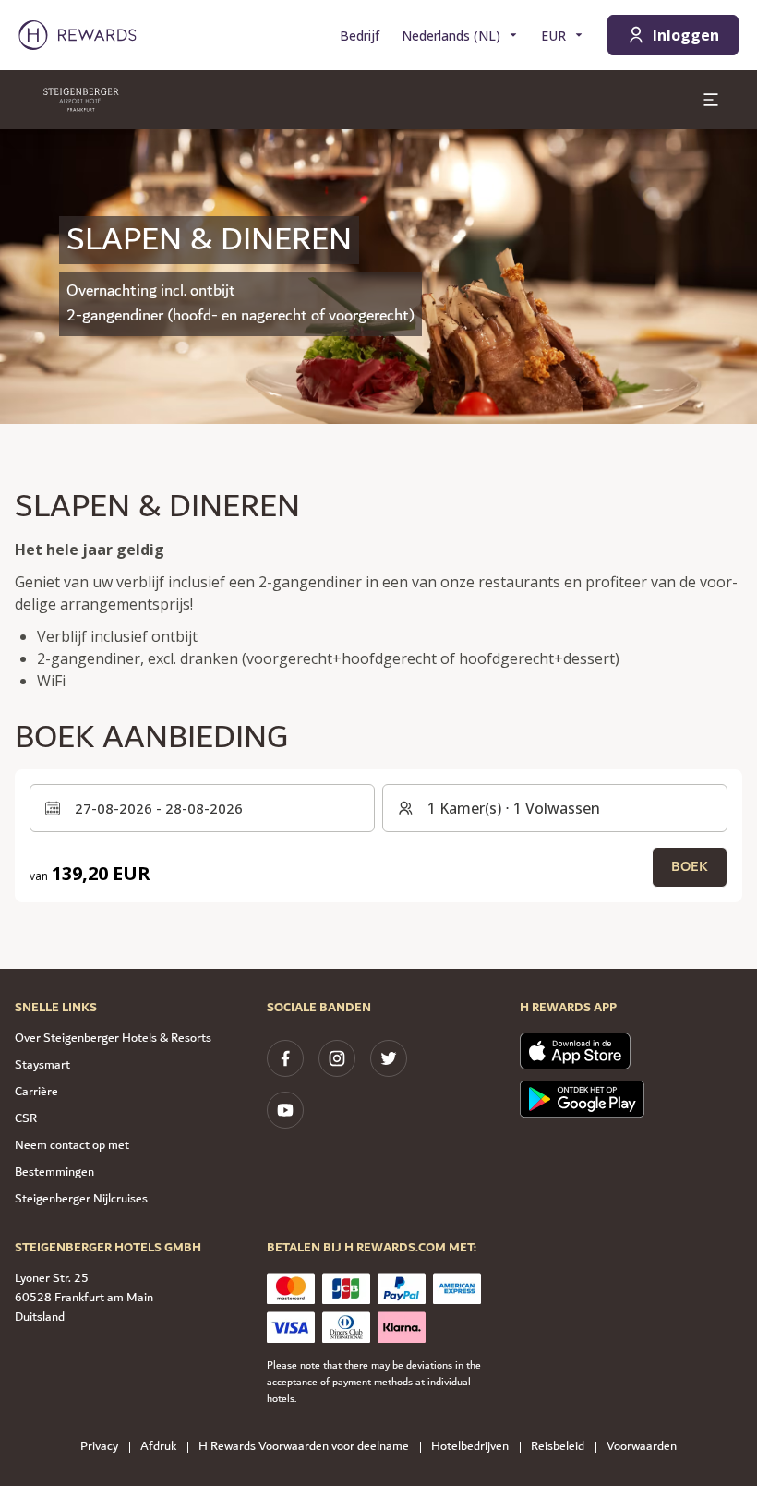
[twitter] (388, 1058)
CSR (26, 1118)
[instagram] (336, 1058)
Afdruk (158, 1446)
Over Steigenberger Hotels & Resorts (113, 1038)
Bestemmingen (54, 1172)
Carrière (36, 1092)
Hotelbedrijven (470, 1446)
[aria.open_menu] (710, 99)
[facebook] (285, 1058)
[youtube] (285, 1110)
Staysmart (42, 1065)
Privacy (99, 1446)
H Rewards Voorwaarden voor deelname (303, 1446)
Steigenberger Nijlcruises (81, 1199)
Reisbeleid (557, 1446)
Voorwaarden (642, 1446)
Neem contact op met (72, 1145)
